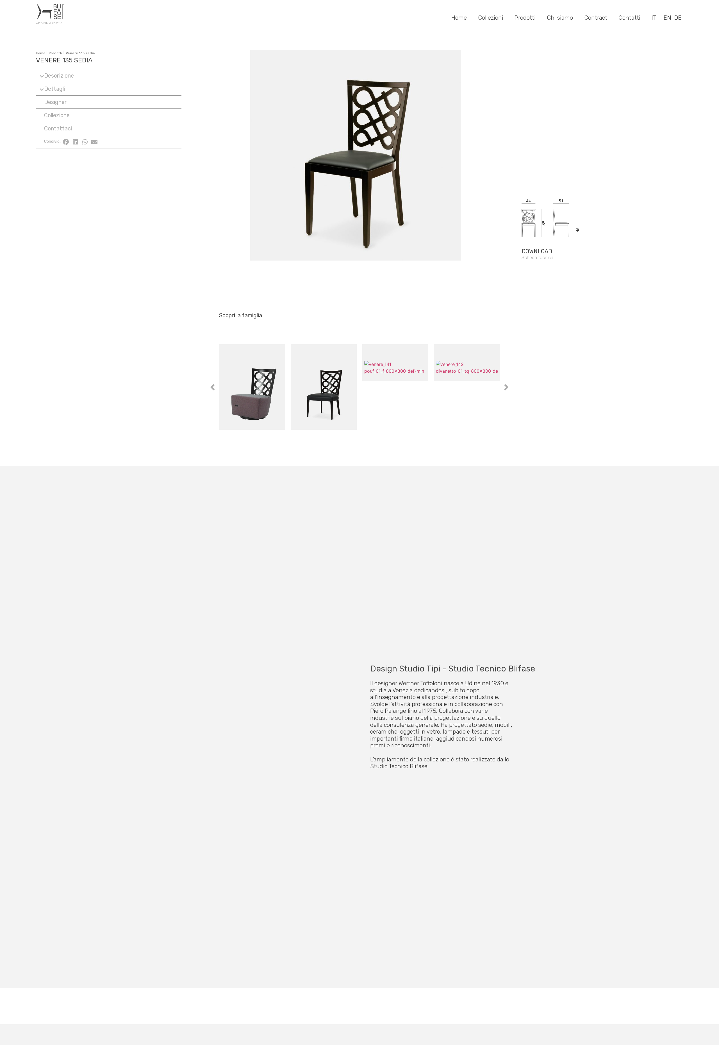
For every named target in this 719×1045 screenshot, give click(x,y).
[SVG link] (571, 200)
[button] (108, 75)
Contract (595, 18)
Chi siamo (560, 18)
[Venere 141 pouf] (395, 386)
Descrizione (59, 75)
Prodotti (525, 18)
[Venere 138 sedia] (324, 386)
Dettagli (54, 88)
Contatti (629, 18)
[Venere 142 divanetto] (467, 386)
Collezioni (490, 18)
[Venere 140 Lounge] (252, 386)
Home (459, 18)
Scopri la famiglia (240, 315)
